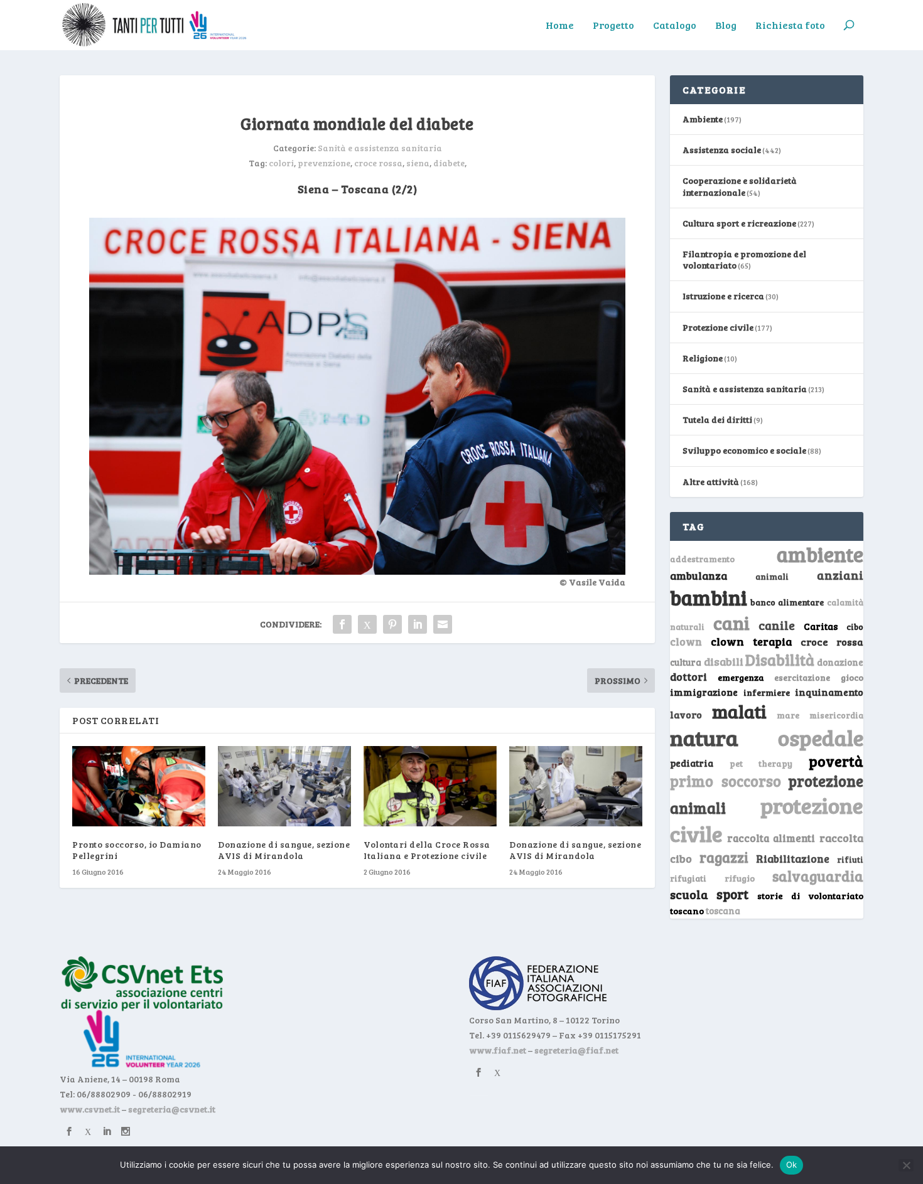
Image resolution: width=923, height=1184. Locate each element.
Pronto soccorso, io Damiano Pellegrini (137, 849)
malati (739, 711)
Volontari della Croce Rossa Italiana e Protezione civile (427, 849)
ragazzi (723, 857)
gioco (852, 677)
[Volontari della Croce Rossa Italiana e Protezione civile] (430, 786)
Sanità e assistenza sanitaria (380, 148)
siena (417, 163)
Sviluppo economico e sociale (744, 450)
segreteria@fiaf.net (576, 1050)
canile (776, 625)
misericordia (836, 715)
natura (704, 737)
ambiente (820, 554)
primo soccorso (725, 781)
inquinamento (829, 691)
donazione (840, 662)
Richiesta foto (790, 25)
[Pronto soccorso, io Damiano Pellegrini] (138, 786)
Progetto (613, 25)
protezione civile (766, 819)
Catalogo (674, 25)
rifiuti (850, 859)
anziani (840, 575)
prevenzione (324, 163)
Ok (791, 1165)
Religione (703, 358)
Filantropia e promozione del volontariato (744, 259)
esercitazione (802, 677)
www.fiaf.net (497, 1050)
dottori (688, 676)
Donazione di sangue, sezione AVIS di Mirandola (284, 849)
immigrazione (704, 692)
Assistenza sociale (722, 150)
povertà (836, 761)
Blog (726, 25)
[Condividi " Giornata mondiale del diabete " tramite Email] (442, 624)
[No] (906, 1165)
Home (560, 25)
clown (686, 641)
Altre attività (711, 482)
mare (788, 715)
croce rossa (378, 163)
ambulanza (698, 575)
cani (731, 622)
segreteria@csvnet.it (171, 1109)
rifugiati (688, 878)
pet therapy (761, 763)
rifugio (740, 878)
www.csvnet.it (90, 1109)
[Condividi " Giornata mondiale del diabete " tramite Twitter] (367, 624)
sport (732, 894)
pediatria (691, 763)
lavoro (686, 714)
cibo (854, 626)
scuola (689, 894)
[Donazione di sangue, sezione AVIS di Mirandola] (284, 786)
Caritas (821, 626)
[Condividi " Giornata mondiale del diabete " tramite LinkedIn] (417, 624)
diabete (449, 163)
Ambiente (703, 119)
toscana (723, 911)
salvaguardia (817, 875)
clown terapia (751, 641)
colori (281, 163)
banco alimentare (787, 602)
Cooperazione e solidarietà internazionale (740, 186)
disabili (723, 661)
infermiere (766, 692)
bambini (708, 597)
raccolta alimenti (771, 838)
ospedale (820, 737)
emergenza (741, 677)
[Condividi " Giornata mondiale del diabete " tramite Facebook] (342, 624)
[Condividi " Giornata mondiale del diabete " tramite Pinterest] (392, 624)
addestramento (702, 559)
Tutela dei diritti (717, 419)
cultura (685, 662)
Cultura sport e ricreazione (739, 223)
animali (772, 576)
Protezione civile (718, 327)
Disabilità (779, 659)
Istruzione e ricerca (723, 296)
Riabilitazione (792, 858)
